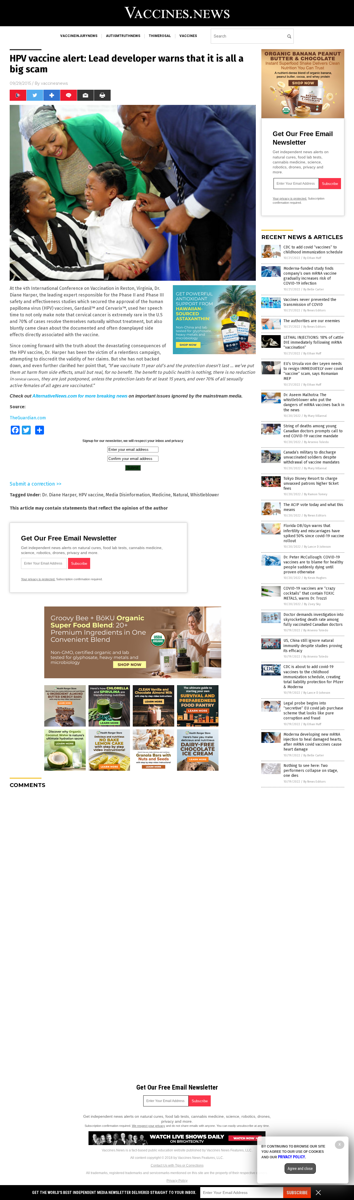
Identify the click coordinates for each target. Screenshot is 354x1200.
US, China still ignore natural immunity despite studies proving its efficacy (312, 645)
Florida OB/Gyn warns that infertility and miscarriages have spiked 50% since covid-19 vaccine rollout (313, 533)
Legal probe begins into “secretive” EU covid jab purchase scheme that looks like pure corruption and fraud (313, 711)
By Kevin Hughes (315, 578)
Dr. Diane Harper (59, 494)
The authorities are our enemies (311, 321)
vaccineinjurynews (78, 36)
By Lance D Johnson (317, 547)
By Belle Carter (313, 289)
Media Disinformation (128, 494)
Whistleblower (204, 494)
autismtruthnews (123, 36)
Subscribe (297, 1192)
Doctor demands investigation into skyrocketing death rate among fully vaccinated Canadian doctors (313, 619)
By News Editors (314, 310)
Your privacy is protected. (38, 579)
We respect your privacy (148, 1125)
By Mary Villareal (315, 416)
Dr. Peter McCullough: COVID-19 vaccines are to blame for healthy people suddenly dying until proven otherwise (313, 565)
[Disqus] (133, 862)
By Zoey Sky (312, 604)
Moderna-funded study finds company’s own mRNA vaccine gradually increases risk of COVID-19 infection (310, 276)
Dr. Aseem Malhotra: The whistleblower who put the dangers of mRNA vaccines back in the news (313, 402)
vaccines (188, 36)
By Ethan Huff (312, 258)
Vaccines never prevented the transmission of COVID (309, 302)
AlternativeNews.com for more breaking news (79, 396)
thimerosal (160, 36)
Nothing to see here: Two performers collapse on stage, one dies (310, 770)
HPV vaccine (91, 494)
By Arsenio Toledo (316, 442)
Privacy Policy (177, 1181)
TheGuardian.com (28, 417)
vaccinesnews (54, 83)
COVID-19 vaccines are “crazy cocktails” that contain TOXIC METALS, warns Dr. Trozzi (309, 593)
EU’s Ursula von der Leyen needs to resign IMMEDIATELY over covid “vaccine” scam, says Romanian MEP (313, 371)
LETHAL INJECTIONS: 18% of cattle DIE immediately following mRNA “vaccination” (313, 342)
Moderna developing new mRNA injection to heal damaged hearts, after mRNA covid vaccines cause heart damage (312, 742)
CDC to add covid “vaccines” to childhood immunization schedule (313, 250)
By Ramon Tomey (315, 494)
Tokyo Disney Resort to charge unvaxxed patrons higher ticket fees (311, 483)
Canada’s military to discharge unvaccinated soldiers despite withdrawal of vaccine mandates (311, 457)
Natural (180, 494)
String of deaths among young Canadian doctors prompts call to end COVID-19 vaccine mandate (313, 431)
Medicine (161, 494)
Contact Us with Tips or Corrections (177, 1165)
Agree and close (300, 1168)
